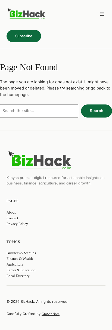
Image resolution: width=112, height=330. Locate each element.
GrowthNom (51, 314)
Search (96, 110)
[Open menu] (102, 14)
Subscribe (23, 36)
